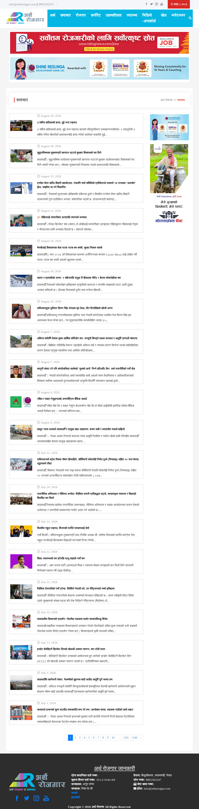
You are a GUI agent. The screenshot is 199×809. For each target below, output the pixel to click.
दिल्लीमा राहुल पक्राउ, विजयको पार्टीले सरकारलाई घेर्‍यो (63, 528)
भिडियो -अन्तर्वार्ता (149, 18)
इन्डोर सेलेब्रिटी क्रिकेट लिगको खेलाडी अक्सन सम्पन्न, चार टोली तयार (71, 649)
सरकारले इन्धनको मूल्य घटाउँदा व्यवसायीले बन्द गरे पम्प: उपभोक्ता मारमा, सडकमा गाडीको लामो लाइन (85, 709)
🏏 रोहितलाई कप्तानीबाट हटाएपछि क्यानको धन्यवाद (62, 217)
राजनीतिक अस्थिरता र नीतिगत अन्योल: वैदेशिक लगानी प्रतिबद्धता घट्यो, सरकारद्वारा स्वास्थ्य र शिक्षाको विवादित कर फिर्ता (86, 495)
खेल (164, 15)
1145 (126, 737)
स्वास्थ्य (132, 15)
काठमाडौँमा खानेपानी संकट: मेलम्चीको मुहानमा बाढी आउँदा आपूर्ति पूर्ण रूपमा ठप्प (75, 679)
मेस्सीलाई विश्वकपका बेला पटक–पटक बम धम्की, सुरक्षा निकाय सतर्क (69, 247)
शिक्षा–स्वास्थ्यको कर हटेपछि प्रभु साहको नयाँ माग (61, 558)
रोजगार (81, 15)
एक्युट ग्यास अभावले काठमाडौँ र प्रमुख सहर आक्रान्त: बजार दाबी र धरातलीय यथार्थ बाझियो (81, 429)
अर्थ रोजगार (166, 100)
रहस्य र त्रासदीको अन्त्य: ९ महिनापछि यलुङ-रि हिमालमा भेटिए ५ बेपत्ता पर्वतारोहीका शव (79, 277)
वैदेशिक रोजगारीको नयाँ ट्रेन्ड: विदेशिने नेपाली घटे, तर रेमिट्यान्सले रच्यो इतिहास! (76, 588)
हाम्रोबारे (75, 797)
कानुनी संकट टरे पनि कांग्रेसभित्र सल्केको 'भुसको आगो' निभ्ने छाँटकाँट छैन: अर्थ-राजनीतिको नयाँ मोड (86, 368)
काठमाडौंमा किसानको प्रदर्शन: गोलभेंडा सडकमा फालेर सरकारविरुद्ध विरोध (72, 619)
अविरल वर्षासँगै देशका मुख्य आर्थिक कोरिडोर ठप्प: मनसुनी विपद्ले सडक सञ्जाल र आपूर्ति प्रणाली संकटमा (87, 338)
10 (113, 737)
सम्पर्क (74, 792)
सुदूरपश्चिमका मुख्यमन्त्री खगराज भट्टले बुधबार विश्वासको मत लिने (69, 152)
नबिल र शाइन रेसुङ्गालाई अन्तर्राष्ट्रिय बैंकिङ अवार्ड (62, 398)
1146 (134, 737)
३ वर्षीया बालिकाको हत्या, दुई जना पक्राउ (57, 122)
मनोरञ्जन (178, 15)
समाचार (65, 15)
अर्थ (52, 15)
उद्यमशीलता (114, 15)
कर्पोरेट (96, 15)
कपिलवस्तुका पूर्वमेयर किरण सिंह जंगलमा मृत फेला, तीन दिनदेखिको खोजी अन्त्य (75, 308)
